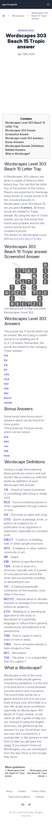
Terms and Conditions (19, 796)
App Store (21, 753)
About (9, 791)
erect (7, 398)
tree (7, 455)
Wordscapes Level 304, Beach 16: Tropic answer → (37, 773)
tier (6, 393)
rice (6, 379)
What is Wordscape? (17, 153)
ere (6, 436)
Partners (39, 796)
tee (6, 451)
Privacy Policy (38, 791)
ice (6, 355)
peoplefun (25, 683)
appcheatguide (9, 4)
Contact (22, 791)
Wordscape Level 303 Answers (24, 138)
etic (6, 441)
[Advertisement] (26, 80)
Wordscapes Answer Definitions (24, 146)
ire (6, 365)
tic (5, 369)
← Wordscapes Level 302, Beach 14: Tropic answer (15, 773)
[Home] (3, 15)
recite (8, 402)
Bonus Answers (14, 142)
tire (6, 383)
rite (6, 388)
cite (6, 374)
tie (5, 360)
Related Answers (15, 150)
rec (6, 446)
